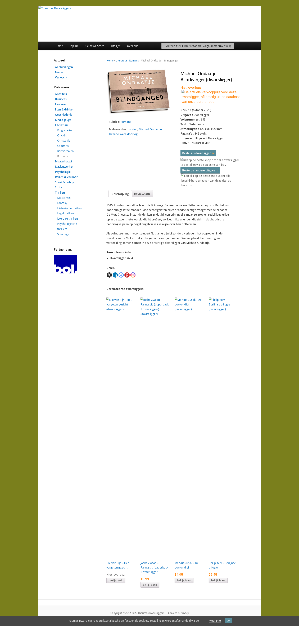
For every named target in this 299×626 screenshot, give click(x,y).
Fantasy (62, 203)
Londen (132, 129)
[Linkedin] (115, 275)
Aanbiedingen (64, 67)
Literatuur (121, 60)
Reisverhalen (65, 151)
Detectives (64, 198)
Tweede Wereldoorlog (123, 134)
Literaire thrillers (68, 218)
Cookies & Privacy (178, 613)
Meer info (215, 620)
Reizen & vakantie (66, 177)
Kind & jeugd (63, 120)
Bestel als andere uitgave (200, 170)
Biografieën (64, 130)
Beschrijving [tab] (120, 194)
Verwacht (61, 77)
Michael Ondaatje (150, 129)
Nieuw (59, 72)
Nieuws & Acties (94, 46)
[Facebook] (121, 275)
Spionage (63, 234)
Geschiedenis (63, 115)
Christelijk (63, 141)
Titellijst (115, 46)
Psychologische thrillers (67, 226)
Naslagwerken (64, 166)
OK (228, 621)
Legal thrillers (66, 213)
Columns (63, 146)
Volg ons (253, 46)
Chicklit (61, 135)
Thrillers (60, 192)
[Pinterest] (127, 275)
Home (59, 46)
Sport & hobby (64, 182)
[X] (109, 275)
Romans (134, 60)
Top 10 (74, 46)
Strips (58, 187)
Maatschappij (63, 161)
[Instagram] (132, 275)
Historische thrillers (70, 208)
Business (61, 99)
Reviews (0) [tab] (142, 194)
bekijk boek (116, 580)
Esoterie (60, 104)
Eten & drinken (64, 109)
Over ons (132, 46)
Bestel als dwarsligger (198, 153)
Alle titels (61, 94)
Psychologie (62, 172)
